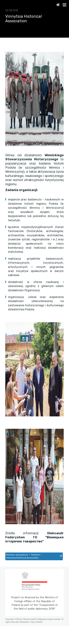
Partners (35, 555)
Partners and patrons (17, 555)
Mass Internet (36, 622)
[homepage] (58, 5)
